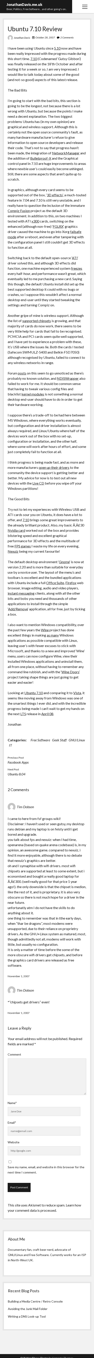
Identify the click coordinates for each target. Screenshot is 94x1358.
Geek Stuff (59, 740)
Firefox (70, 583)
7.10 (33, 59)
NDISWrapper (68, 378)
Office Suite (55, 583)
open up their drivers (54, 467)
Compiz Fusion (19, 211)
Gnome (64, 562)
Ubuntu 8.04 (16, 774)
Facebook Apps (18, 762)
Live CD (38, 483)
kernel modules (32, 394)
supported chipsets (36, 321)
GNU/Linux (77, 740)
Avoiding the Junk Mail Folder (27, 1309)
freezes (76, 268)
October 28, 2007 (45, 37)
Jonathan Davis (22, 37)
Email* (12, 1122)
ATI (75, 258)
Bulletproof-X (40, 158)
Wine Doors (70, 672)
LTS (23, 714)
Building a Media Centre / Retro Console (35, 1301)
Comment (14, 1054)
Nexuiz (13, 551)
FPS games (22, 546)
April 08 (47, 714)
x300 (35, 221)
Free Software (40, 740)
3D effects (55, 195)
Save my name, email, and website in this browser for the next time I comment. (46, 1169)
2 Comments (67, 37)
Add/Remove (18, 609)
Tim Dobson (25, 807)
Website (13, 1142)
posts (22, 373)
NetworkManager (66, 153)
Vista (77, 693)
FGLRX (58, 226)
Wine (45, 630)
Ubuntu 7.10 (33, 693)
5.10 (57, 48)
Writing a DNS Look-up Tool (27, 1316)
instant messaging (21, 593)
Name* (12, 1103)
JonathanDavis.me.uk (24, 4)
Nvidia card (16, 530)
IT (10, 745)
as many (53, 635)
